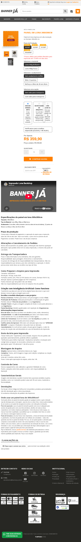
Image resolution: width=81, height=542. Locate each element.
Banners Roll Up (20, 19)
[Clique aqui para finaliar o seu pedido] (78, 11)
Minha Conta (25, 3)
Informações (70, 474)
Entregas (55, 474)
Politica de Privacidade (55, 478)
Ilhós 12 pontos (30, 80)
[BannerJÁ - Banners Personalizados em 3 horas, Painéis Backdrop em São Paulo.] (9, 16)
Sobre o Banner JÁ (58, 483)
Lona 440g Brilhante (32, 64)
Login (68, 2)
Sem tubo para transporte (34, 92)
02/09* (35, 46)
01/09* (43, 46)
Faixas (34, 19)
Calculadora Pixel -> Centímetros (72, 480)
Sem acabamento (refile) (34, 76)
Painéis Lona (58, 19)
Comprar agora (39, 159)
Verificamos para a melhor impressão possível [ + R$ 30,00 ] (37, 129)
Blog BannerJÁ (71, 477)
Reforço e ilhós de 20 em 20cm (36, 84)
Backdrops (46, 19)
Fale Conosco (71, 472)
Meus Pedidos (37, 3)
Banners (7, 19)
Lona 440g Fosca (31, 69)
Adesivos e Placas (72, 19)
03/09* (27, 46)
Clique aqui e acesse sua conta (14, 446)
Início (25, 29)
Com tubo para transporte (34, 97)
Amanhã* (28, 52)
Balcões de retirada (72, 483)
